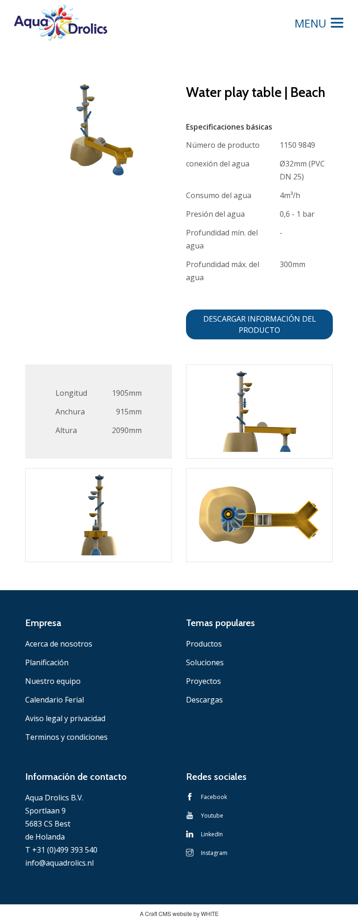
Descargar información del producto (259, 324)
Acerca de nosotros (58, 644)
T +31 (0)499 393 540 (61, 850)
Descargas (204, 700)
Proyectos (203, 681)
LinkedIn (212, 834)
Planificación (47, 662)
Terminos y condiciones (66, 737)
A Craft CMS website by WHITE (179, 913)
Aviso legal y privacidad (65, 718)
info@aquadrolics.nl (59, 863)
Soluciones (205, 662)
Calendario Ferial (54, 700)
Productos (204, 644)
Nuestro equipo (53, 681)
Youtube (212, 816)
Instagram (214, 853)
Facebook (214, 797)
